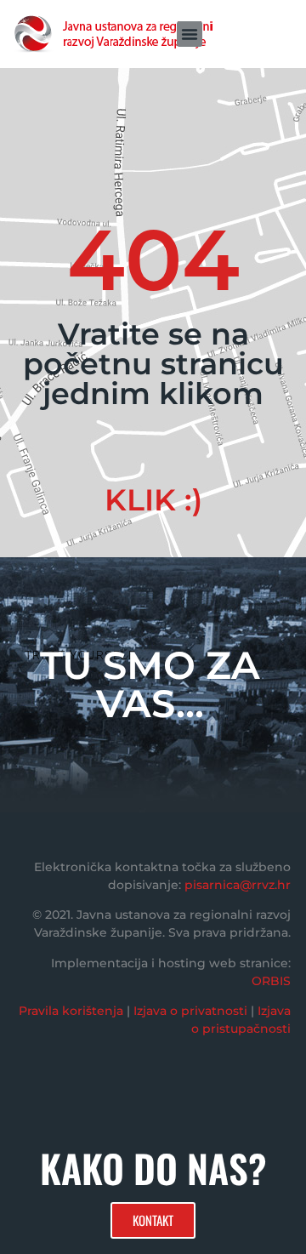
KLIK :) (153, 500)
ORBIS (271, 981)
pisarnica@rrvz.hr (237, 884)
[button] (189, 34)
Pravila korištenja (71, 1010)
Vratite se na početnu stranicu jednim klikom (153, 364)
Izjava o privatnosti (190, 1010)
